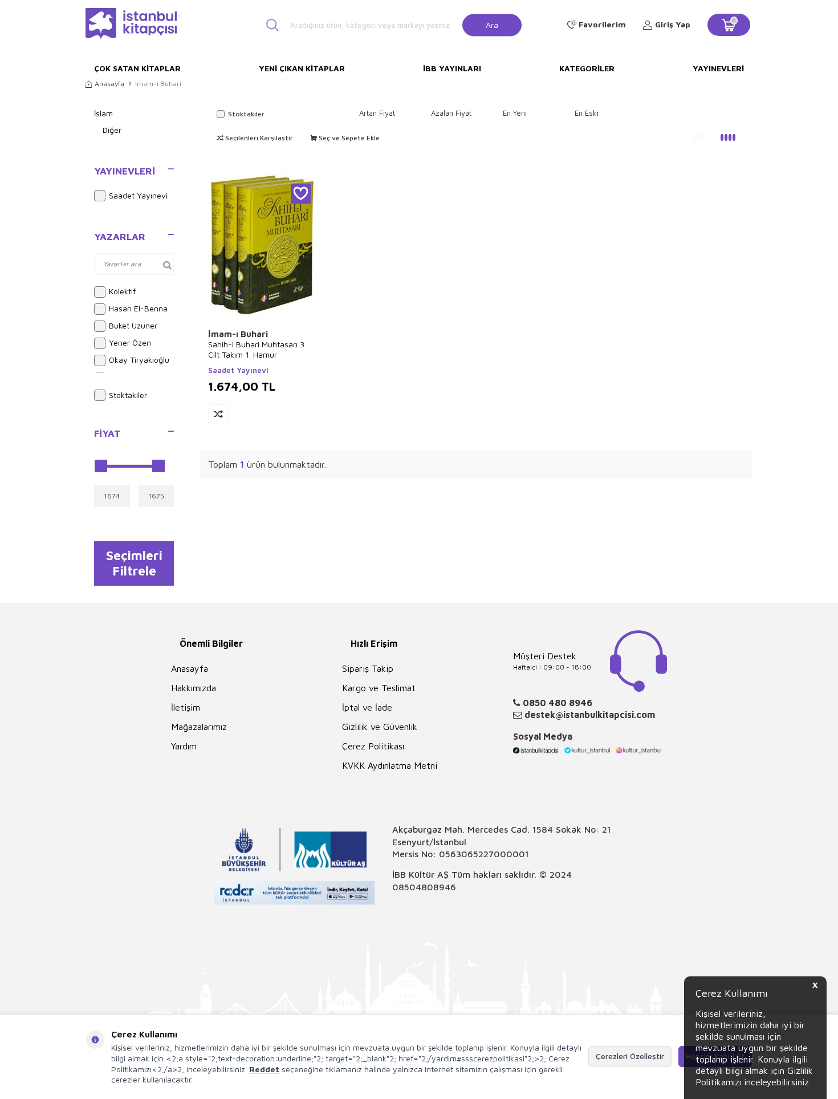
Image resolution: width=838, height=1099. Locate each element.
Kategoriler (587, 68)
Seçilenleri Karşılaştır (258, 137)
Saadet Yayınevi (138, 195)
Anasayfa (109, 83)
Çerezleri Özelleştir (630, 1056)
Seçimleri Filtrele (134, 563)
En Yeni (515, 112)
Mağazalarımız (199, 726)
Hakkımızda (193, 688)
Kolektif (122, 291)
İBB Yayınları (452, 68)
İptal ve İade (367, 707)
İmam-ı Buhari (238, 334)
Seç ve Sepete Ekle (348, 137)
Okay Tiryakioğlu (139, 359)
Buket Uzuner (133, 325)
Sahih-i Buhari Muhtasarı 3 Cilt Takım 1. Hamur (256, 349)
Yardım (184, 746)
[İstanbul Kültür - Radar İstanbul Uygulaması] (294, 894)
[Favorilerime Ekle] (301, 194)
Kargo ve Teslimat (379, 688)
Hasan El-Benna (138, 308)
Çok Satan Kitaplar (137, 68)
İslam (103, 113)
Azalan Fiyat (451, 112)
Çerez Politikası (373, 746)
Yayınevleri (718, 68)
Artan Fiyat (377, 112)
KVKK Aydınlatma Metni (389, 765)
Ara (492, 24)
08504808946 (424, 887)
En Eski (587, 112)
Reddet (264, 1069)
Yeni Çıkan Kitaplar (302, 68)
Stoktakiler (128, 395)
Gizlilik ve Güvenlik (379, 726)
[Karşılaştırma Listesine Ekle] (218, 414)
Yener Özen (130, 342)
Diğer (112, 130)
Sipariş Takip (367, 668)
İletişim (185, 707)
